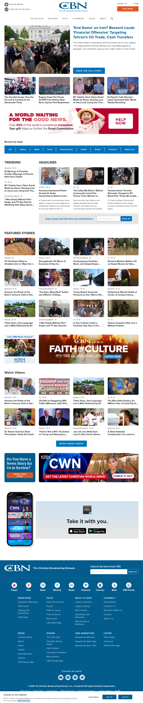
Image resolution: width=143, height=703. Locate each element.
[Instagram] (75, 677)
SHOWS (50, 633)
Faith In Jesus (53, 610)
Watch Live (130, 149)
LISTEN (92, 18)
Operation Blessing (28, 602)
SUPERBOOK (78, 18)
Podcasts (113, 149)
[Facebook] (68, 677)
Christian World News (54, 643)
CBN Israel (23, 606)
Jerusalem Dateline (56, 652)
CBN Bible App (54, 622)
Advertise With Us (113, 610)
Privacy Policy (38, 691)
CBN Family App (54, 660)
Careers (108, 614)
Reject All (109, 697)
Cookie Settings (93, 697)
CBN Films (23, 617)
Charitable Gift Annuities (82, 616)
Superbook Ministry (85, 637)
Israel (49, 149)
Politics (23, 149)
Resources (51, 618)
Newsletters (110, 602)
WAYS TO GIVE (83, 598)
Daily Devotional (55, 602)
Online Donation (83, 602)
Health (84, 149)
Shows (98, 149)
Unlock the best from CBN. (105, 566)
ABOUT (103, 18)
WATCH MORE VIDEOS (71, 443)
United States (25, 637)
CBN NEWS (53, 18)
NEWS (21, 633)
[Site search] (112, 20)
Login (136, 3)
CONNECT (109, 598)
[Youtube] (60, 677)
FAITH (65, 18)
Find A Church (53, 614)
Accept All (125, 697)
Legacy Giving (82, 606)
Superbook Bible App (86, 641)
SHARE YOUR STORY (20, 475)
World (36, 149)
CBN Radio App (112, 645)
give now (128, 9)
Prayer (49, 606)
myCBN (117, 691)
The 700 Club (36, 18)
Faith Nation (52, 648)
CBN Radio (109, 637)
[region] (71, 697)
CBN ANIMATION (84, 633)
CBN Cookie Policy (67, 691)
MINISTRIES (24, 598)
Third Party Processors (86, 691)
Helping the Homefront (24, 611)
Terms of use (25, 691)
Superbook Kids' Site (85, 645)
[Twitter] (82, 677)
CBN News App (26, 662)
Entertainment (66, 149)
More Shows (52, 656)
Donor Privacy (52, 691)
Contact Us (122, 3)
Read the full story (89, 70)
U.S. (10, 149)
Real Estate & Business (82, 623)
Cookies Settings (104, 691)
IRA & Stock (81, 610)
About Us (109, 618)
